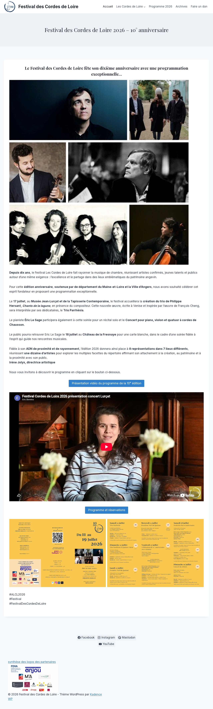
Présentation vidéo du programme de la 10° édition (106, 383)
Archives (181, 6)
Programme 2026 (160, 6)
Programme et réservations (106, 510)
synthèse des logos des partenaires (32, 662)
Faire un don (199, 6)
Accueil (108, 6)
